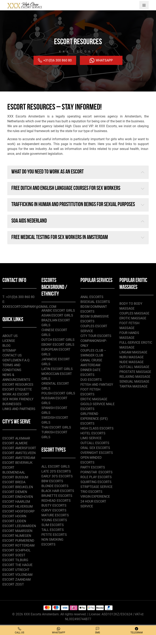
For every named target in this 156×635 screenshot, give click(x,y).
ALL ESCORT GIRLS (55, 466)
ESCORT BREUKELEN (17, 487)
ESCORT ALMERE (15, 443)
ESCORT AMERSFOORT (19, 448)
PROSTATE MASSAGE (135, 372)
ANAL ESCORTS (91, 297)
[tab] (78, 172)
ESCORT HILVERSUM (17, 506)
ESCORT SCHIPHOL (16, 550)
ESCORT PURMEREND (18, 540)
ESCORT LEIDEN (14, 521)
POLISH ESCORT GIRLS (58, 393)
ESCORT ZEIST (13, 584)
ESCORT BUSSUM (15, 477)
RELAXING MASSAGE (134, 377)
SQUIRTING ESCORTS (96, 482)
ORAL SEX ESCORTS (95, 448)
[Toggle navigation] (144, 5)
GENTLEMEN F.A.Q (15, 360)
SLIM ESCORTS (52, 525)
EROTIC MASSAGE (93, 399)
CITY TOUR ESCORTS (95, 336)
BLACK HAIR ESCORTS (57, 491)
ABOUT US (10, 336)
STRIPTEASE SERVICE (96, 487)
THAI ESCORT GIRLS (56, 427)
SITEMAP (9, 350)
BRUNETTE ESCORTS (56, 496)
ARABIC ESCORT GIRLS (58, 310)
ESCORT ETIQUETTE (17, 389)
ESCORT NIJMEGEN (16, 536)
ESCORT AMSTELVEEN (19, 453)
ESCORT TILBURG (15, 560)
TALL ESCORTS (52, 530)
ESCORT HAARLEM (16, 502)
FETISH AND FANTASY (96, 384)
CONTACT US (12, 355)
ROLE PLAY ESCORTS (96, 477)
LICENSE (8, 341)
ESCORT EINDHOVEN (17, 497)
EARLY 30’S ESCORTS (57, 476)
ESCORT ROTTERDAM (18, 545)
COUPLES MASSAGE (134, 313)
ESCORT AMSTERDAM (18, 458)
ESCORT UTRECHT (15, 570)
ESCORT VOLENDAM (17, 575)
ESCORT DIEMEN (14, 492)
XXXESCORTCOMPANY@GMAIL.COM (29, 307)
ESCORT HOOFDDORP (18, 511)
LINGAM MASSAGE (133, 352)
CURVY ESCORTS (53, 510)
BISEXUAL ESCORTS (95, 302)
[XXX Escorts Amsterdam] (24, 5)
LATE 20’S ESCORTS (56, 471)
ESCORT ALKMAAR (16, 438)
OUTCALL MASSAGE (134, 367)
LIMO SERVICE (91, 438)
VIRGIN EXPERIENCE (95, 496)
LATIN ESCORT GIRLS (57, 369)
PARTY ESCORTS (92, 467)
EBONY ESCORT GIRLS (57, 345)
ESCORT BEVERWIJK (17, 463)
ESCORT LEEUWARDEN (19, 526)
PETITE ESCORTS (54, 535)
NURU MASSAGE (131, 357)
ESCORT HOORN (14, 516)
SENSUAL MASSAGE (134, 381)
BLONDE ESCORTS (54, 486)
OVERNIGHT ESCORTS (96, 453)
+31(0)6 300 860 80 (57, 60)
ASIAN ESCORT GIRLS (57, 315)
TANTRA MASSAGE (133, 386)
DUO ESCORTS (91, 380)
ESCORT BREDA (13, 482)
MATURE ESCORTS (55, 515)
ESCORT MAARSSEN (17, 531)
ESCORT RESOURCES (17, 384)
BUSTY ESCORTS (53, 505)
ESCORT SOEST (13, 555)
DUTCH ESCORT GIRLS (58, 340)
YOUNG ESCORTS (54, 520)
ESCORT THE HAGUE (17, 565)
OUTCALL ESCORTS (94, 443)
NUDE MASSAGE (131, 362)
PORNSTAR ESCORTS (96, 472)
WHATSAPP (104, 60)
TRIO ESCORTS (91, 492)
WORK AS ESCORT (15, 394)
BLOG (6, 346)
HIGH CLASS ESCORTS (97, 428)
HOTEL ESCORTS (92, 433)
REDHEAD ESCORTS (56, 501)
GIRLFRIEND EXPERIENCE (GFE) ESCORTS (94, 418)
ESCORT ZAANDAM (16, 579)
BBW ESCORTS (52, 481)
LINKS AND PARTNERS (18, 409)
